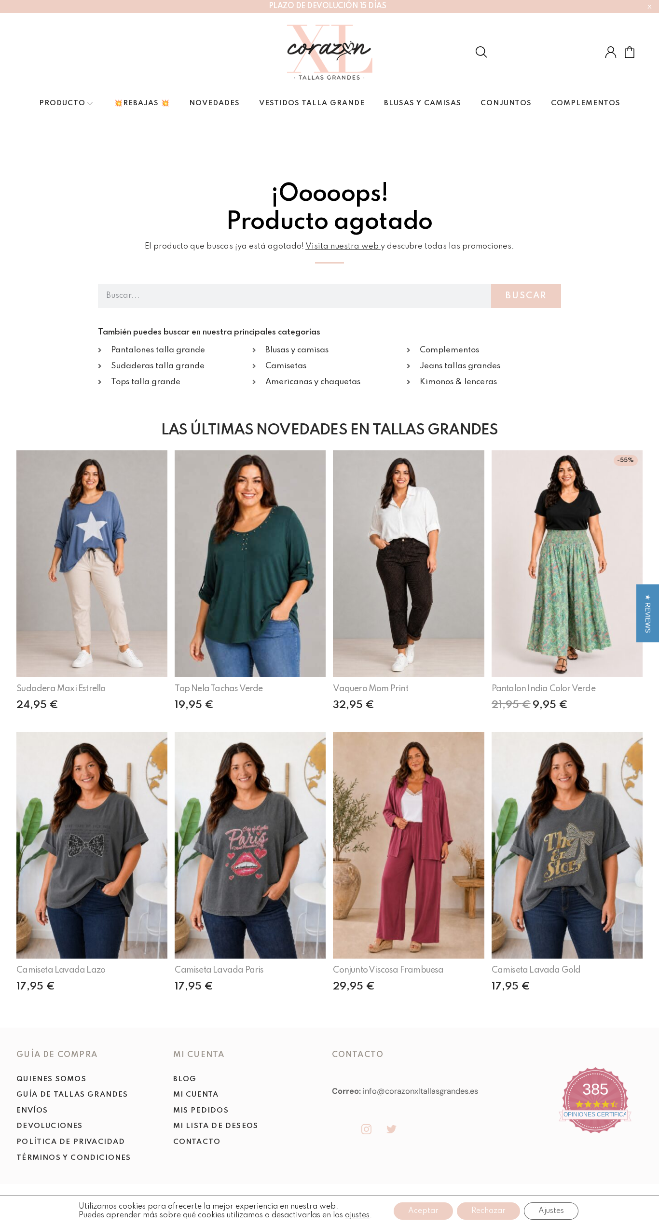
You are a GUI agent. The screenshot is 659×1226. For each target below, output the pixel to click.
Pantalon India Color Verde (543, 688)
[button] (647, 613)
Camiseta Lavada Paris (219, 970)
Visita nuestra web (342, 246)
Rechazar (488, 1211)
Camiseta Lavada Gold (536, 970)
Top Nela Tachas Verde (218, 688)
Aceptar (423, 1211)
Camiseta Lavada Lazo (60, 970)
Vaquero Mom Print (370, 688)
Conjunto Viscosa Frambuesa (388, 970)
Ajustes (551, 1211)
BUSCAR (526, 296)
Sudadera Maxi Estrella (61, 688)
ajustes (357, 1215)
